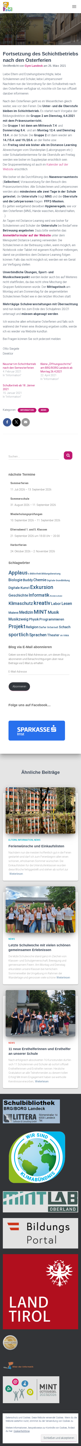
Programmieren (51, 619)
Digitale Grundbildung (58, 580)
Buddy (28, 580)
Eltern (12, 840)
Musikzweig (18, 619)
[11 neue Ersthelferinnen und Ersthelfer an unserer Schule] (40, 1013)
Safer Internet (48, 627)
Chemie (39, 580)
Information (27, 410)
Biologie (15, 580)
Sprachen (38, 634)
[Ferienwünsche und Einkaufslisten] (40, 810)
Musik (53, 612)
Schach (64, 627)
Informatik (39, 595)
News (43, 410)
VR (61, 635)
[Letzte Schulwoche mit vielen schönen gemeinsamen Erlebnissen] (40, 909)
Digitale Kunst (19, 588)
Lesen (66, 603)
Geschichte (18, 595)
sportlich (18, 634)
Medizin (26, 612)
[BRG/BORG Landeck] (9, 6)
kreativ (42, 603)
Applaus (18, 573)
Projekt (16, 626)
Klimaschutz (20, 603)
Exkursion (41, 587)
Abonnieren (19, 686)
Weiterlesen (16, 873)
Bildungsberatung (50, 573)
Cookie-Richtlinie (22, 1431)
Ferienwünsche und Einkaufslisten (36, 846)
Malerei (13, 612)
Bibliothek (35, 573)
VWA (66, 635)
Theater (53, 635)
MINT (40, 612)
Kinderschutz (56, 596)
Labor (56, 603)
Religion (32, 627)
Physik (34, 619)
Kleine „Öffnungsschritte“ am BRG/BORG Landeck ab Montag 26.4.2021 (56, 367)
